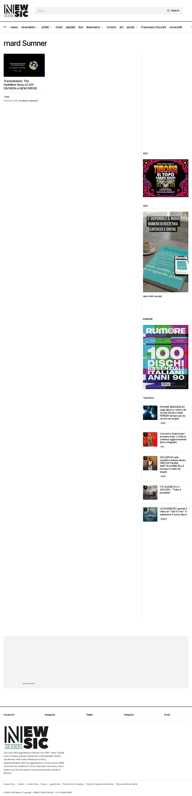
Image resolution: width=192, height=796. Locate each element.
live (162, 446)
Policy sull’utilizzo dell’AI (126, 784)
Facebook (9, 714)
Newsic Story (9, 784)
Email (167, 714)
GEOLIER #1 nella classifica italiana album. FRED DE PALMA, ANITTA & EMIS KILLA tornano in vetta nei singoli (173, 464)
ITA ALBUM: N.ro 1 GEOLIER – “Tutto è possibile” (170, 489)
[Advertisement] (165, 99)
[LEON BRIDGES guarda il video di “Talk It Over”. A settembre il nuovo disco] (150, 514)
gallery (164, 519)
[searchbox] (100, 10)
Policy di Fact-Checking (73, 784)
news (7, 97)
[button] (5, 27)
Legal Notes (55, 784)
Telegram (129, 714)
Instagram (50, 714)
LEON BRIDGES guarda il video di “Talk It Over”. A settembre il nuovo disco (173, 511)
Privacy (44, 784)
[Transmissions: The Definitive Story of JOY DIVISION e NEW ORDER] (24, 65)
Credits (20, 784)
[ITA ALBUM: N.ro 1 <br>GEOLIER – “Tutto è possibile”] (150, 492)
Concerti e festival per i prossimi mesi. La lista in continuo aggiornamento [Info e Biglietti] (173, 438)
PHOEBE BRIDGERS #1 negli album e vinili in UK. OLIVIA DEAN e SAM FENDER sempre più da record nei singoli (173, 413)
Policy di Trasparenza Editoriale (100, 784)
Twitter (89, 714)
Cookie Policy (32, 784)
